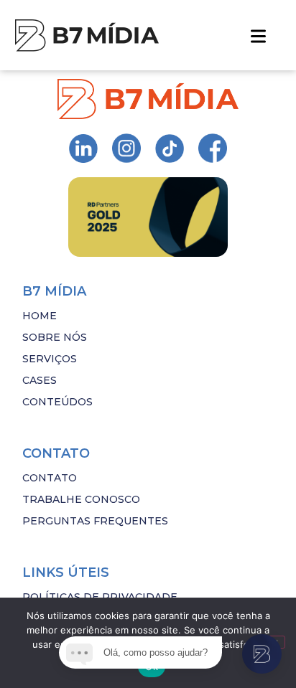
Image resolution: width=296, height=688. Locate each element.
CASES (39, 380)
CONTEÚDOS (57, 401)
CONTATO (49, 477)
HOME (39, 315)
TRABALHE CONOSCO (81, 499)
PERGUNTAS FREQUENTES (95, 520)
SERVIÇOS (49, 358)
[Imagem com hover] (87, 35)
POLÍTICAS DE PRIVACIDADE (99, 596)
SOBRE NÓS (54, 337)
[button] (258, 35)
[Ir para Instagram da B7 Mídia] (83, 148)
